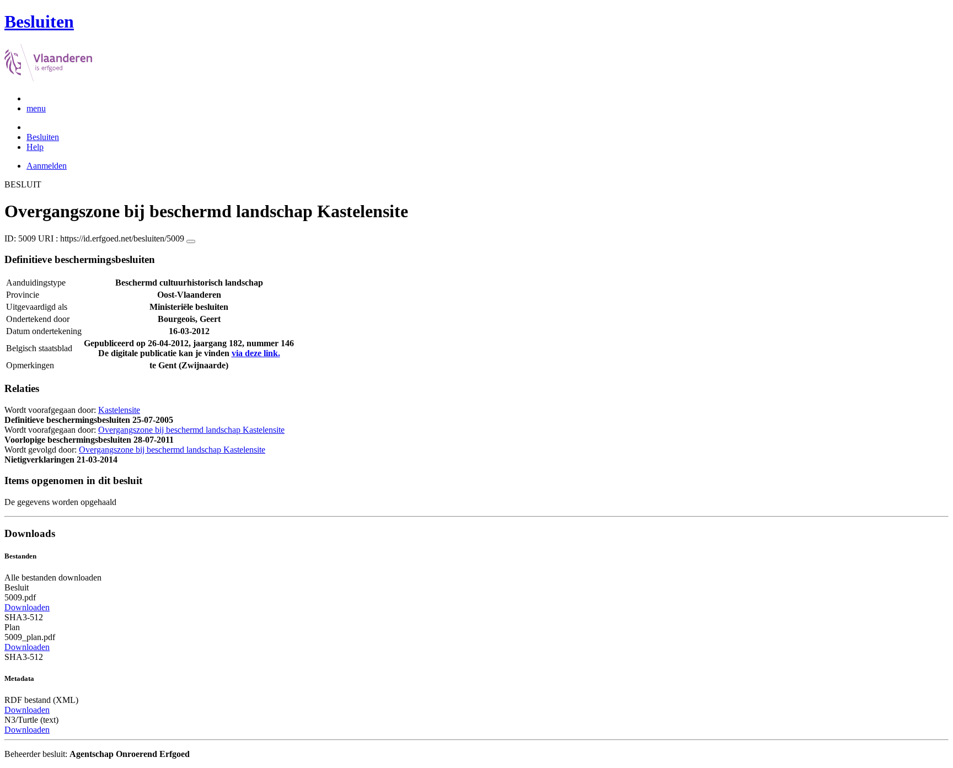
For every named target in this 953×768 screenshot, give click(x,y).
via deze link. (256, 353)
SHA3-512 (23, 617)
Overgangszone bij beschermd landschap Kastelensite (191, 429)
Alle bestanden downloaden (52, 577)
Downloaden (27, 607)
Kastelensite (119, 410)
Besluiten (42, 137)
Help (35, 147)
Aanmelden (46, 165)
